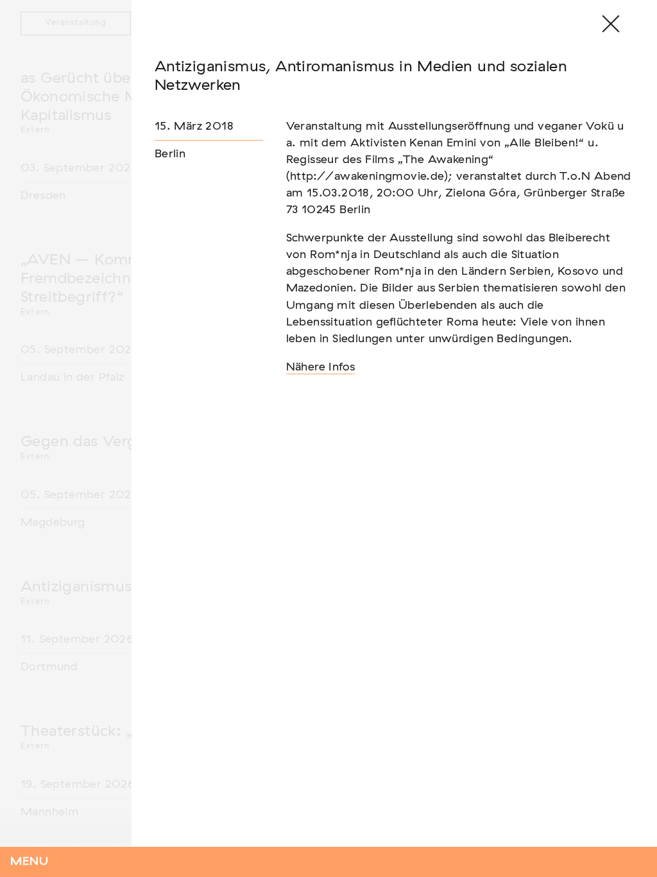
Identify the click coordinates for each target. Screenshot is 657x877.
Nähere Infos (320, 367)
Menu (29, 861)
